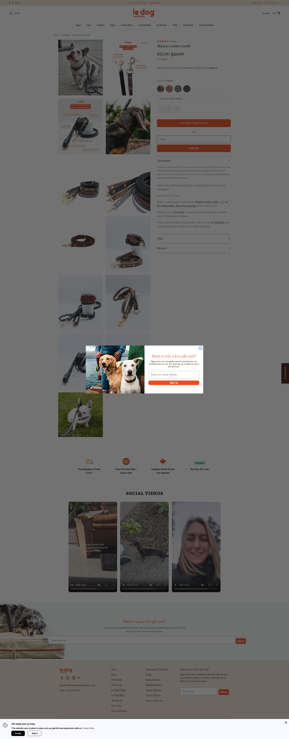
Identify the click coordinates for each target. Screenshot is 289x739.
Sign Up (174, 382)
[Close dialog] (200, 348)
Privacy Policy (88, 728)
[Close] (285, 721)
